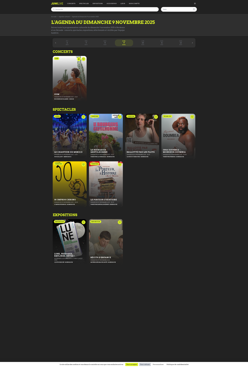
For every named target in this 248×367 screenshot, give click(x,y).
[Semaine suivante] (192, 42)
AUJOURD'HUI (112, 3)
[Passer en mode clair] (195, 3)
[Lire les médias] (79, 59)
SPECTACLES (84, 3)
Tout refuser (145, 364)
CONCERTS (71, 3)
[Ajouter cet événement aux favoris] (83, 59)
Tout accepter (131, 364)
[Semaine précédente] (55, 42)
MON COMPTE (134, 3)
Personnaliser (158, 364)
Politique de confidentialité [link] (178, 364)
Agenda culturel (64, 16)
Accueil (53, 16)
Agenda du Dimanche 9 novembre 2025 (85, 16)
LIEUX (123, 3)
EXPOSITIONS (98, 3)
